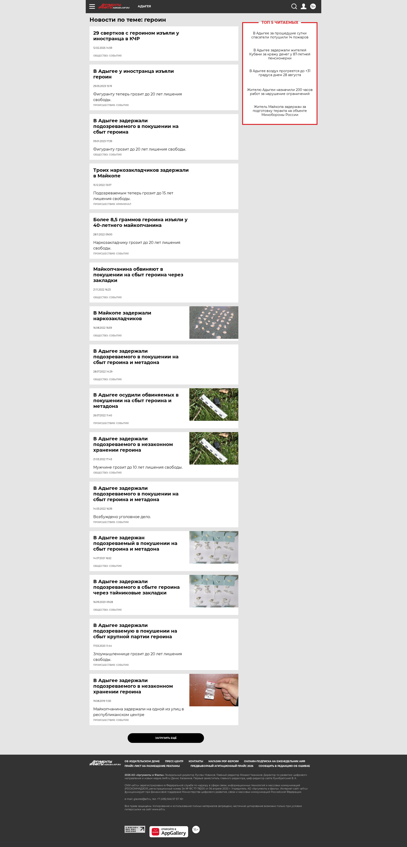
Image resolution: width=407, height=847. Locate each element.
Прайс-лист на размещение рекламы (152, 766)
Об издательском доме (142, 761)
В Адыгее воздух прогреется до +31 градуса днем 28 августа (279, 73)
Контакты (196, 761)
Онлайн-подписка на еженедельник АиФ (274, 761)
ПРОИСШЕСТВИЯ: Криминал (112, 204)
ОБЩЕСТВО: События (107, 56)
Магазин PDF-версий (223, 761)
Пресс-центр (174, 761)
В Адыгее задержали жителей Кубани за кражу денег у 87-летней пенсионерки (279, 54)
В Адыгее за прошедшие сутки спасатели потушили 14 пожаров (280, 35)
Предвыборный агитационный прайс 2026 (222, 766)
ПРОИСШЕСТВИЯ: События (111, 105)
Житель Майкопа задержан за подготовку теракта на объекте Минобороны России (280, 111)
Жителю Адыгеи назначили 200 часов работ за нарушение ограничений (280, 92)
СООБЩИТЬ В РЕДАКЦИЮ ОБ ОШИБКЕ (284, 766)
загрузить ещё (166, 738)
